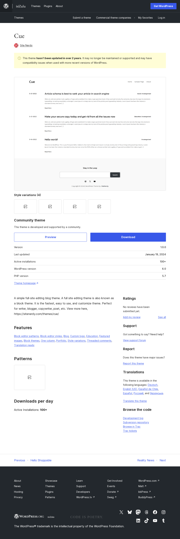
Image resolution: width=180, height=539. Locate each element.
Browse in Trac (131, 426)
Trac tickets (130, 430)
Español (127, 393)
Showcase (51, 480)
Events (111, 486)
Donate (113, 491)
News (17, 486)
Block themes (32, 340)
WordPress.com (149, 480)
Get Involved (114, 480)
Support (81, 486)
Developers (83, 491)
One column (48, 340)
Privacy (18, 497)
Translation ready (24, 345)
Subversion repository (136, 422)
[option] (29, 377)
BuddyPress (146, 497)
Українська (156, 393)
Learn (79, 480)
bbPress (144, 491)
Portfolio (61, 340)
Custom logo (77, 336)
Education (92, 336)
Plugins (49, 491)
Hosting (18, 491)
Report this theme (133, 363)
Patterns (50, 497)
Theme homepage (25, 283)
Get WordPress (163, 6)
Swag (112, 497)
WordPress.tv (85, 497)
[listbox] (64, 377)
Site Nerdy (26, 45)
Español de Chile (148, 389)
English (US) (130, 389)
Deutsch (153, 384)
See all (162, 317)
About (17, 480)
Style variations (77, 340)
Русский (138, 393)
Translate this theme (135, 400)
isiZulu (51, 517)
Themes (19, 17)
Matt (142, 486)
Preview (50, 237)
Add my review (131, 317)
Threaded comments (99, 340)
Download (128, 237)
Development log (133, 418)
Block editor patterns (26, 336)
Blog (66, 336)
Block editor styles (51, 336)
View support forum (134, 340)
